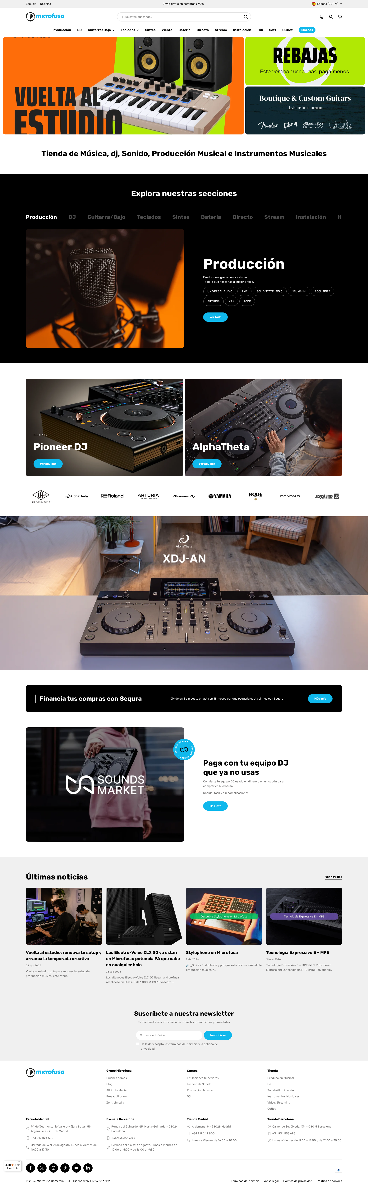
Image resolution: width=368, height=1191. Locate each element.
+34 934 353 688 (123, 1138)
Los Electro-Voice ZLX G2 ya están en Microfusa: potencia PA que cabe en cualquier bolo (143, 958)
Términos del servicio (245, 1181)
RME (244, 291)
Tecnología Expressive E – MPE (297, 952)
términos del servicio (183, 1044)
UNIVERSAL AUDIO (219, 291)
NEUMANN (299, 291)
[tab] (41, 218)
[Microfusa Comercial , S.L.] (123, 85)
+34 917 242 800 (203, 1133)
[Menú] (19, 1162)
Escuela (31, 4)
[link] (77, 496)
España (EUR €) (327, 4)
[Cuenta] (330, 17)
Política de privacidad (297, 1181)
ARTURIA (213, 301)
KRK (231, 301)
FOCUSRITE (322, 291)
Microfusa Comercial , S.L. (54, 1181)
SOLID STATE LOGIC (270, 291)
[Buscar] (245, 17)
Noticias (45, 4)
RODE (247, 301)
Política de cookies (329, 1181)
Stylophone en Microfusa (212, 952)
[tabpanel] (184, 288)
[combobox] (184, 16)
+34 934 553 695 (283, 1133)
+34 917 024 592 (42, 1138)
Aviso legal (271, 1181)
